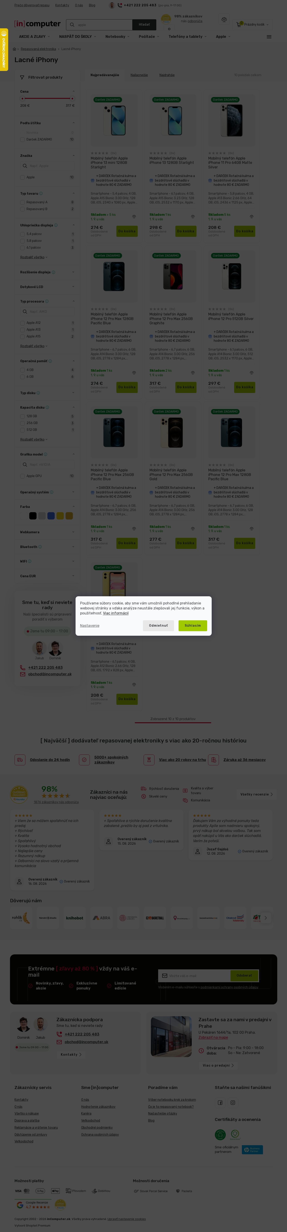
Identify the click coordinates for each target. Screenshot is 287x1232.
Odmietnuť (158, 626)
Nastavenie (89, 625)
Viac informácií (116, 613)
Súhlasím (193, 626)
